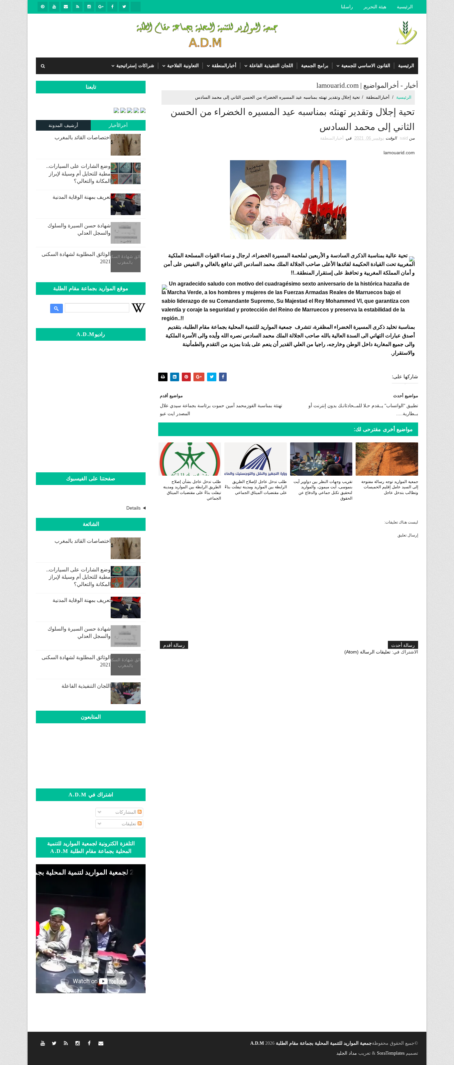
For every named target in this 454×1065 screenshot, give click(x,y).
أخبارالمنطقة (224, 65)
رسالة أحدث (403, 644)
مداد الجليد (346, 1053)
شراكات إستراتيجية (135, 65)
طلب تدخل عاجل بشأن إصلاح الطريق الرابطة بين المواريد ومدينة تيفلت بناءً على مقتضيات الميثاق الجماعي (192, 490)
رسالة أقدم (174, 644)
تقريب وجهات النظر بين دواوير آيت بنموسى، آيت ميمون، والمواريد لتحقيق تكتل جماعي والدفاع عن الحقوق (322, 490)
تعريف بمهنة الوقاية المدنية (82, 197)
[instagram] (89, 7)
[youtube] (54, 7)
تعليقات (130, 823)
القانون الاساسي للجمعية (365, 65)
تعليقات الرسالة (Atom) (367, 651)
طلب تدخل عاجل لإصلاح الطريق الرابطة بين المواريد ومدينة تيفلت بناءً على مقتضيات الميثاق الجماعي (256, 487)
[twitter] (124, 7)
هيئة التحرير (375, 6)
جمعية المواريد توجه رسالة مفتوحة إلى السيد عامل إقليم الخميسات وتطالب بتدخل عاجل (389, 487)
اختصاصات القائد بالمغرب (83, 137)
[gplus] (101, 7)
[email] (66, 7)
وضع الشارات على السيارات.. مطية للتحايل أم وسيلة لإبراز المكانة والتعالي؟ (78, 173)
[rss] (77, 7)
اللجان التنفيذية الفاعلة (271, 65)
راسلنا (347, 6)
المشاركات (126, 812)
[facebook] (112, 7)
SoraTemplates (390, 1053)
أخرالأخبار (118, 125)
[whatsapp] (136, 7)
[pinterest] (43, 7)
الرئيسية (405, 6)
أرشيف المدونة (63, 125)
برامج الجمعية (314, 65)
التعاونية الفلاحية (183, 65)
